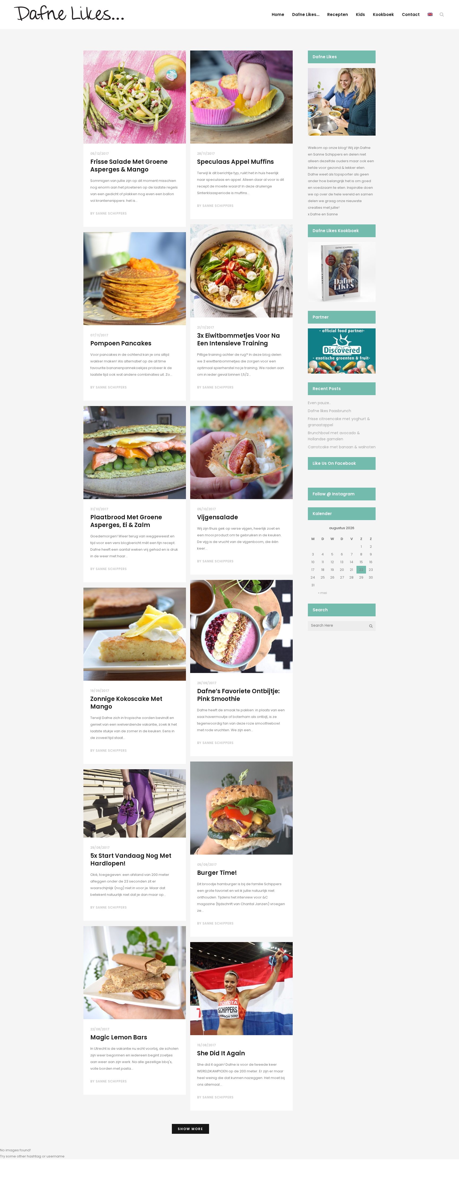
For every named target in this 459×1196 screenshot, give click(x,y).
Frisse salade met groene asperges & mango (129, 166)
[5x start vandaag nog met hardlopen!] (134, 803)
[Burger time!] (241, 808)
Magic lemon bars (118, 1037)
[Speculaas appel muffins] (241, 97)
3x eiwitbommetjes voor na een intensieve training (238, 340)
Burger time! (217, 873)
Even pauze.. (319, 402)
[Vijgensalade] (241, 452)
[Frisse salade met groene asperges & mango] (134, 97)
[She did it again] (241, 988)
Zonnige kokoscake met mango (126, 703)
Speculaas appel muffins (235, 162)
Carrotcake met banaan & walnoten (342, 447)
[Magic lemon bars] (134, 972)
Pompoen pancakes (120, 343)
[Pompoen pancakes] (134, 278)
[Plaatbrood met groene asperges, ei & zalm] (134, 452)
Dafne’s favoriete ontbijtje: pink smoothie (238, 695)
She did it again (221, 1053)
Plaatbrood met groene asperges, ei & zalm (126, 521)
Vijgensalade (217, 517)
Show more (190, 1129)
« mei (322, 592)
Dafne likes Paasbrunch (329, 410)
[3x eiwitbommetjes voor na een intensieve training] (241, 270)
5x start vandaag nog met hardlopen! (130, 860)
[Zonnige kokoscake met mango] (134, 634)
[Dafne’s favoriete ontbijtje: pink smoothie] (241, 626)
